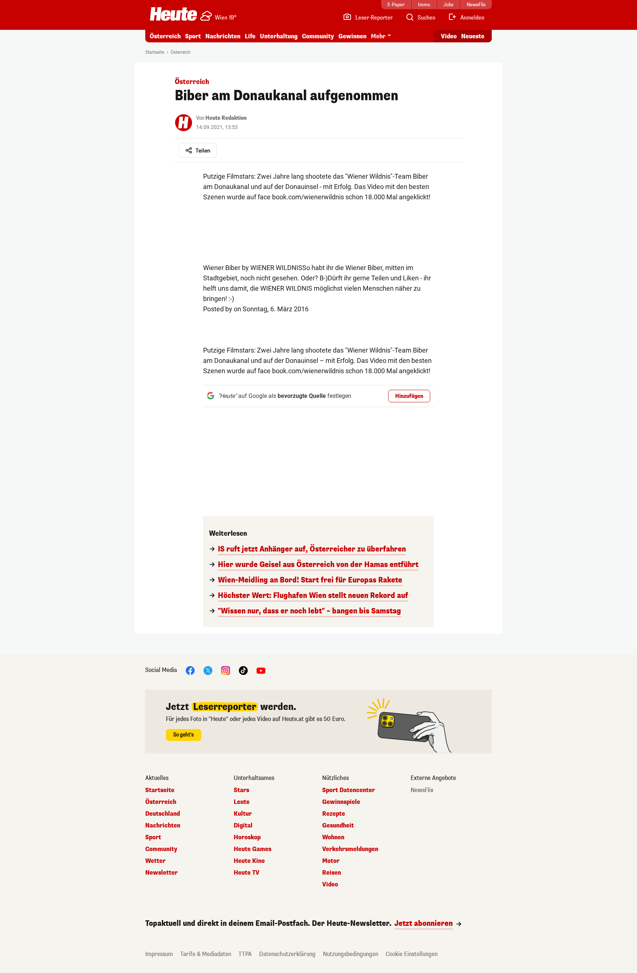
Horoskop (247, 837)
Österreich (165, 36)
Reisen (331, 872)
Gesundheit (338, 825)
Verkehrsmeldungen (350, 849)
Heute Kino (249, 861)
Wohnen (333, 837)
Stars (241, 790)
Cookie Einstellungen (412, 954)
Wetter (155, 861)
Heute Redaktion (226, 118)
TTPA (245, 954)
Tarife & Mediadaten (205, 954)
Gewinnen (352, 36)
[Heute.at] (173, 14)
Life (250, 36)
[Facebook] (190, 670)
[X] (207, 670)
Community (318, 36)
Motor (331, 861)
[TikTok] (243, 670)
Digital (243, 825)
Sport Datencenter (348, 790)
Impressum (159, 954)
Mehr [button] (378, 36)
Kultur (243, 814)
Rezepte (333, 814)
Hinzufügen (409, 396)
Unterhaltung (278, 36)
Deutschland (162, 814)
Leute (242, 802)
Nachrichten (162, 825)
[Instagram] (225, 670)
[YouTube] (261, 670)
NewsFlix (422, 790)
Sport (193, 36)
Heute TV (247, 872)
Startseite (154, 52)
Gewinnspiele (341, 802)
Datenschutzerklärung (287, 954)
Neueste (472, 36)
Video (449, 36)
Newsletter (161, 872)
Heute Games (252, 849)
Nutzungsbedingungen (350, 954)
